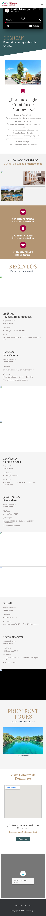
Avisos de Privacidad (23, 905)
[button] (3, 741)
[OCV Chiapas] (10, 4)
